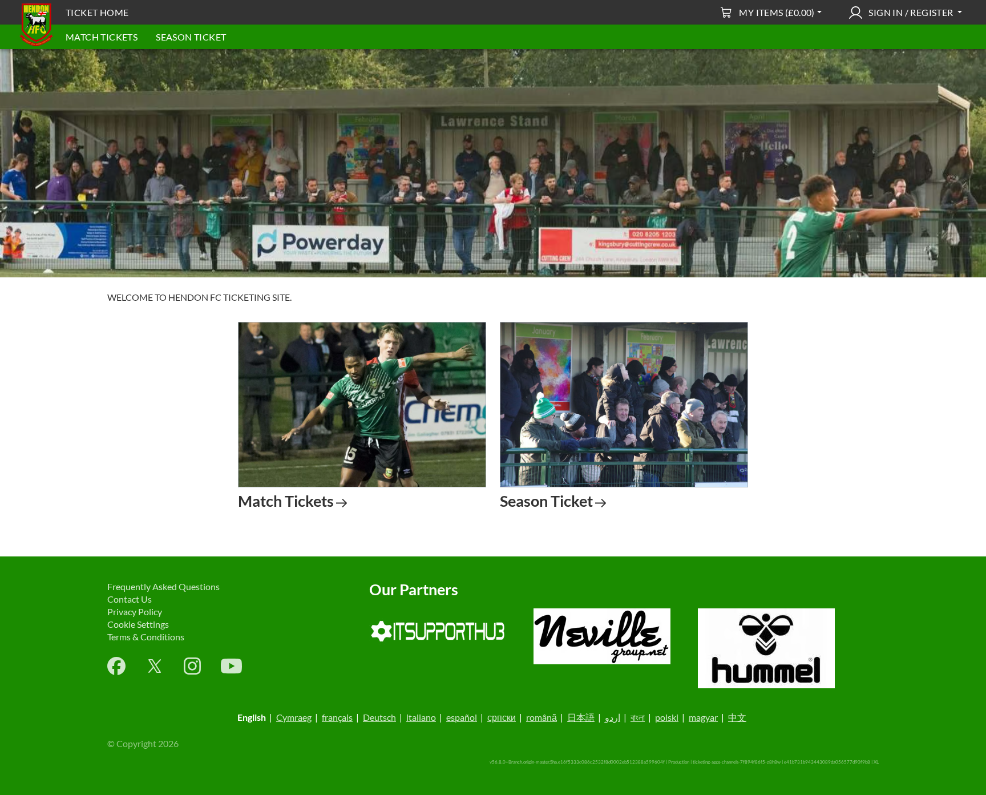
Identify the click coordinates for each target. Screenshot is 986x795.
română (541, 717)
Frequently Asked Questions (163, 586)
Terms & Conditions (145, 636)
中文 (737, 717)
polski (666, 717)
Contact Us (129, 599)
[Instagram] (192, 666)
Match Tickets (102, 36)
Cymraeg (294, 717)
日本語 (581, 717)
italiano (421, 717)
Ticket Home (97, 12)
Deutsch (379, 717)
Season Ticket (191, 36)
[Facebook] (116, 666)
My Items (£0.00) (776, 12)
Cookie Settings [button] (138, 624)
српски (501, 717)
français (337, 717)
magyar (703, 717)
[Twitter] (155, 666)
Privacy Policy (134, 611)
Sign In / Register (911, 12)
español (461, 717)
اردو (612, 717)
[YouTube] (231, 666)
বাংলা (638, 717)
